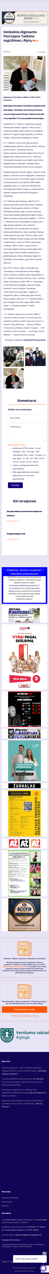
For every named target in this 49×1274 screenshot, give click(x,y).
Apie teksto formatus (17, 445)
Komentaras (15, 426)
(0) (36, 40)
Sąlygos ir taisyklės (9, 1261)
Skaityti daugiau (12, 521)
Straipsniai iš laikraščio (10, 1198)
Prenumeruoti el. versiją (24, 1009)
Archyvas (5, 1205)
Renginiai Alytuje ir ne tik (16, 534)
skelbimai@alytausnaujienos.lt (15, 966)
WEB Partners (29, 1271)
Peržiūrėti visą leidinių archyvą (24, 1016)
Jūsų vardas (15, 418)
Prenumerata (7, 1202)
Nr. (42, 52)
